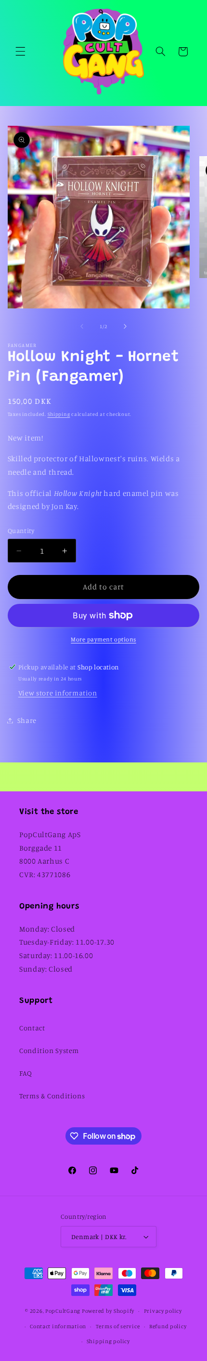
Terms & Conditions (52, 1096)
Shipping (59, 414)
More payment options (103, 639)
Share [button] (27, 720)
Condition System (49, 1050)
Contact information (58, 1326)
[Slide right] (125, 326)
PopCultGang (62, 1311)
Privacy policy (163, 1311)
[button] (20, 51)
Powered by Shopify (108, 1311)
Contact (32, 1028)
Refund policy (168, 1326)
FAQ (25, 1073)
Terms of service (118, 1326)
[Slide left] (81, 326)
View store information (57, 693)
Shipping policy (108, 1341)
